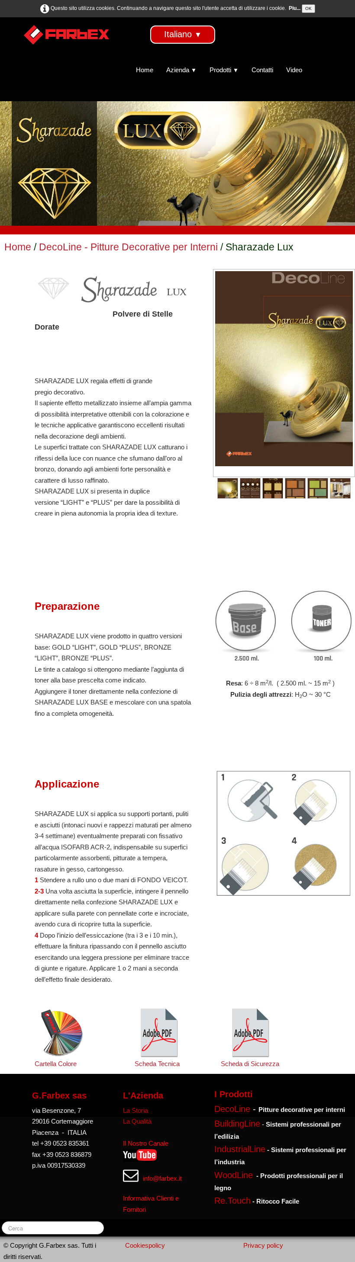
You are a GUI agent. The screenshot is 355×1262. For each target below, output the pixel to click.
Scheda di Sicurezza (250, 1063)
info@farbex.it (162, 1178)
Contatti (262, 70)
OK (308, 8)
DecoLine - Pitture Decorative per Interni (129, 247)
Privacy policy (263, 1245)
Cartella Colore (56, 1063)
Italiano (183, 34)
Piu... (294, 8)
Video (294, 70)
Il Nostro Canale (145, 1143)
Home (144, 70)
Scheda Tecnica (159, 1063)
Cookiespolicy (145, 1245)
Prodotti (224, 70)
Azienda (181, 70)
